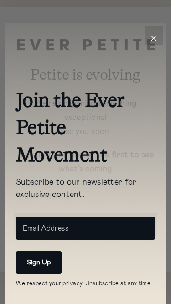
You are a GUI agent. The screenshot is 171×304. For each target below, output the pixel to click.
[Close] (154, 35)
